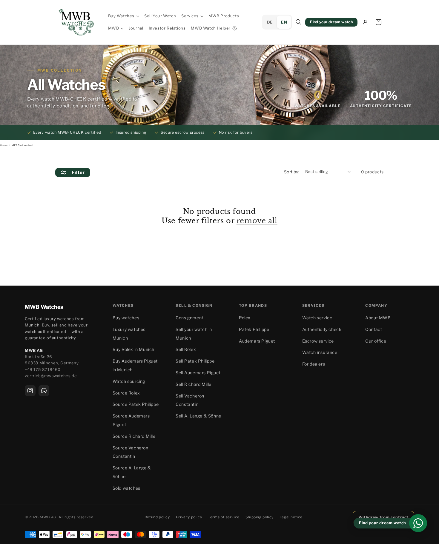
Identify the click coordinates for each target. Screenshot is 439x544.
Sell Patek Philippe (195, 360)
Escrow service (318, 340)
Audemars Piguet (257, 340)
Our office (375, 340)
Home (3, 145)
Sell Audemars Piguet (198, 372)
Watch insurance (319, 352)
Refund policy (157, 517)
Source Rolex (126, 392)
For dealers (313, 363)
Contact (373, 329)
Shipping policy (259, 517)
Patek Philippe (254, 329)
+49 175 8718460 (43, 369)
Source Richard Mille (134, 436)
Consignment (189, 317)
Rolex (245, 317)
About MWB (378, 317)
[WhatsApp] (44, 390)
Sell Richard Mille (193, 384)
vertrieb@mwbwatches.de (51, 375)
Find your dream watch (331, 22)
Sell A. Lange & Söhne (198, 415)
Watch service (317, 317)
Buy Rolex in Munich (133, 349)
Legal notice (291, 517)
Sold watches (126, 488)
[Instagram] (30, 390)
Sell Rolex (186, 349)
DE (270, 22)
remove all (257, 220)
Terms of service (224, 517)
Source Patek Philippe (136, 404)
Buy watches (126, 317)
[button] (123, 16)
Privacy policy (189, 517)
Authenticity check (322, 329)
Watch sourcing (129, 381)
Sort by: (291, 171)
